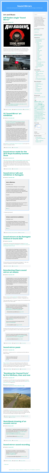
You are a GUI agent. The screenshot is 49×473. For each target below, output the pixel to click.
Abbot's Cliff (17, 109)
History (13, 232)
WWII (39, 119)
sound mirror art (6, 417)
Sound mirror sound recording (16, 444)
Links (37, 67)
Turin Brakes (38, 118)
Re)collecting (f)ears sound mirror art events (15, 271)
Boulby (38, 44)
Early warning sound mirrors (40, 39)
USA (41, 118)
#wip (7, 432)
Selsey (38, 57)
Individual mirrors (14, 416)
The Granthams (32, 469)
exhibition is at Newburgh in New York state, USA (14, 143)
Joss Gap (38, 51)
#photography (12, 453)
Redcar (42, 113)
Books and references (39, 84)
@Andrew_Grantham (38, 35)
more (7, 359)
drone (35, 105)
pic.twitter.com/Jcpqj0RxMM (18, 336)
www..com (38, 124)
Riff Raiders (20, 109)
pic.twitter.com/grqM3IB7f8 (17, 309)
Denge (16, 369)
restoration (36, 114)
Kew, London (39, 63)
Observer (44, 112)
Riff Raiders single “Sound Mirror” (14, 19)
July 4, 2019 (22, 311)
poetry (18, 369)
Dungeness (38, 105)
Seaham (38, 56)
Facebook (8, 296)
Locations (37, 42)
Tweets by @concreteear (38, 93)
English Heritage (42, 105)
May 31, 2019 (20, 339)
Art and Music (9, 109)
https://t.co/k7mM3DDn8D (11, 322)
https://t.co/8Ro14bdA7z (22, 431)
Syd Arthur (41, 117)
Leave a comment (26, 109)
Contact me (36, 32)
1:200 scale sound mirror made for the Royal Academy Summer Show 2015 (16, 160)
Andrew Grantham (39, 137)
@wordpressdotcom (9, 336)
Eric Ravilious (12, 381)
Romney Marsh (39, 55)
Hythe (38, 49)
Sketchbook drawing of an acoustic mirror (14, 422)
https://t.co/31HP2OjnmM (21, 335)
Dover (43, 104)
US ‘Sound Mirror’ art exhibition (12, 114)
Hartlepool (38, 48)
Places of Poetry (6, 362)
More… (7, 208)
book (39, 103)
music (35, 110)
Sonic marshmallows (40, 65)
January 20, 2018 (20, 436)
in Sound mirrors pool (39, 127)
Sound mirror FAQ (39, 41)
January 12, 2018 (24, 456)
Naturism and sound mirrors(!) (40, 78)
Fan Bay (36, 106)
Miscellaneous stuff (39, 88)
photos (38, 113)
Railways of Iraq (38, 141)
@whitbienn (11, 319)
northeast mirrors (38, 112)
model (44, 109)
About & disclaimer (39, 66)
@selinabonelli (8, 308)
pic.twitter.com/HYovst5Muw (20, 434)
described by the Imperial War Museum (16, 409)
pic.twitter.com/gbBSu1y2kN (11, 454)
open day (35, 113)
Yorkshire (42, 119)
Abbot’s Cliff (13, 53)
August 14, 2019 (19, 324)
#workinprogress (11, 432)
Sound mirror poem (11, 347)
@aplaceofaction (9, 309)
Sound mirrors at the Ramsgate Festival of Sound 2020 (17, 237)
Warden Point (17, 343)
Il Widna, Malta (39, 50)
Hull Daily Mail (38, 108)
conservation (36, 104)
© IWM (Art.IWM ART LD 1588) (19, 385)
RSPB (38, 114)
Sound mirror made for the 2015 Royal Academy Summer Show (16, 153)
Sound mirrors (16, 232)
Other (37, 60)
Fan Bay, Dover (39, 47)
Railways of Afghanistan (39, 140)
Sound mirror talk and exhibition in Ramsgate (13, 174)
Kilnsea (38, 52)
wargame (38, 119)
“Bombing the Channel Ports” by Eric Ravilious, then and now (16, 374)
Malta (42, 109)
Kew (36, 109)
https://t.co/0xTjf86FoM (10, 434)
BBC (43, 101)
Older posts (5, 464)
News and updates (39, 40)
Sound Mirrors (24, 6)
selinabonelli (15, 296)
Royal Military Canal (40, 64)
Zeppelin (35, 120)
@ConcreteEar (37, 29)
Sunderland (17, 460)
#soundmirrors (17, 432)
